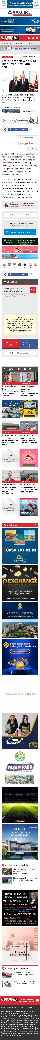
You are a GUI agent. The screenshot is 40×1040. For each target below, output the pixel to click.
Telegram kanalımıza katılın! (21, 231)
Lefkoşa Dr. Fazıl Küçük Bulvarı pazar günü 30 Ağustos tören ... (25, 973)
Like (14, 129)
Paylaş (23, 129)
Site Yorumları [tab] (11, 342)
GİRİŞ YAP (33, 290)
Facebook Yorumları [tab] (26, 343)
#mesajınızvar (13, 206)
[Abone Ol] (27, 143)
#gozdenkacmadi (28, 206)
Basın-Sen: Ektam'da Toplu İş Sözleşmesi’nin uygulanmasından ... (24, 871)
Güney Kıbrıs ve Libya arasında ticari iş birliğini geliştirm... (25, 879)
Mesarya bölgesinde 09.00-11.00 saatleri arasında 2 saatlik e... (25, 982)
